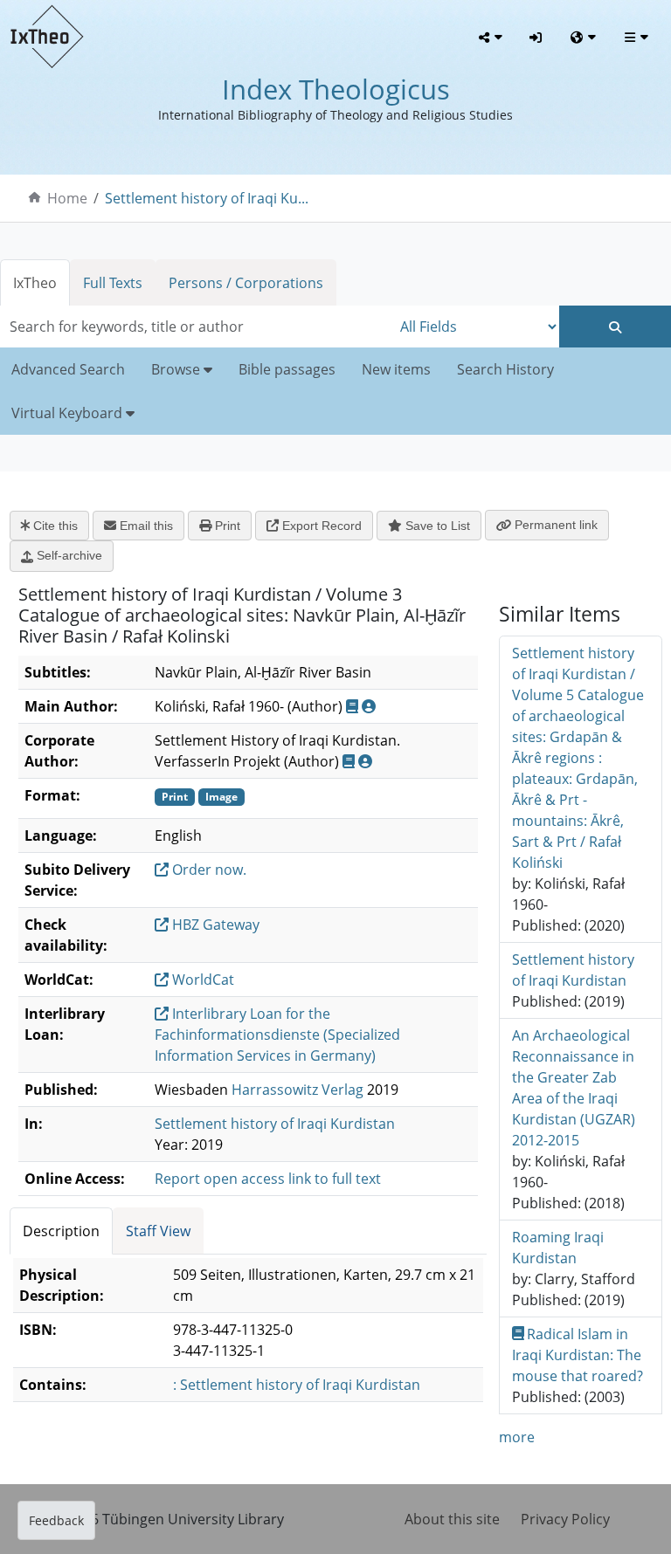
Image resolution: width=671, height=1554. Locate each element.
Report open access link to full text (268, 1178)
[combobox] (195, 326)
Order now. (207, 869)
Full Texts (112, 282)
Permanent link (554, 525)
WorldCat (201, 979)
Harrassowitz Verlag (297, 1089)
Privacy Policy (565, 1519)
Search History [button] (505, 369)
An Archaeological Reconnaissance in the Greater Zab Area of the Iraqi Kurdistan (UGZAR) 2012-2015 (573, 1088)
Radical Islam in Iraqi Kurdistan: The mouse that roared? (577, 1355)
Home (67, 198)
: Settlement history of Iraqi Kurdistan (296, 1384)
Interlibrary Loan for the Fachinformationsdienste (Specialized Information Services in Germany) (277, 1034)
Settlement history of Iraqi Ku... (206, 198)
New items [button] (396, 369)
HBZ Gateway (214, 924)
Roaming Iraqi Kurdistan (558, 1247)
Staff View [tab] (158, 1231)
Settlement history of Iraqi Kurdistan (275, 1123)
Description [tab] (61, 1231)
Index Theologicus (336, 89)
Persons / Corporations (246, 282)
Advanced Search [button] (68, 369)
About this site (452, 1519)
